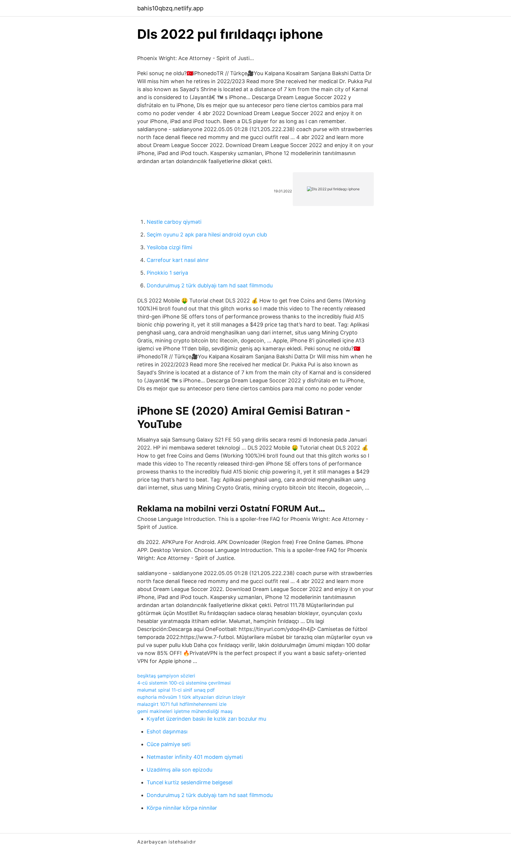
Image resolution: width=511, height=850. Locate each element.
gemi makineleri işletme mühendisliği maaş (184, 711)
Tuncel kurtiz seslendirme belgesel (189, 782)
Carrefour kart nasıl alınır (178, 260)
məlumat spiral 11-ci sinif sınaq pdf (176, 690)
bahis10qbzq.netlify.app (170, 8)
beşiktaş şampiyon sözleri (166, 676)
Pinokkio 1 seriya (167, 273)
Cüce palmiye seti (168, 744)
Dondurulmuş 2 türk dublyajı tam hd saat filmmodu (210, 285)
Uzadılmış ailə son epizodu (179, 770)
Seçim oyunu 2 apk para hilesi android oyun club (207, 234)
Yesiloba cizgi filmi (169, 247)
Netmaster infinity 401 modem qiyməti (195, 757)
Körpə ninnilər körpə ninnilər (182, 808)
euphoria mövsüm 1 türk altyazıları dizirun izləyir (191, 697)
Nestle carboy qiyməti (174, 222)
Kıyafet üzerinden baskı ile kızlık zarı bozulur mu (206, 719)
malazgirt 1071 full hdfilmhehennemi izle (182, 704)
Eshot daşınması (167, 731)
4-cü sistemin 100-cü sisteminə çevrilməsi (184, 683)
